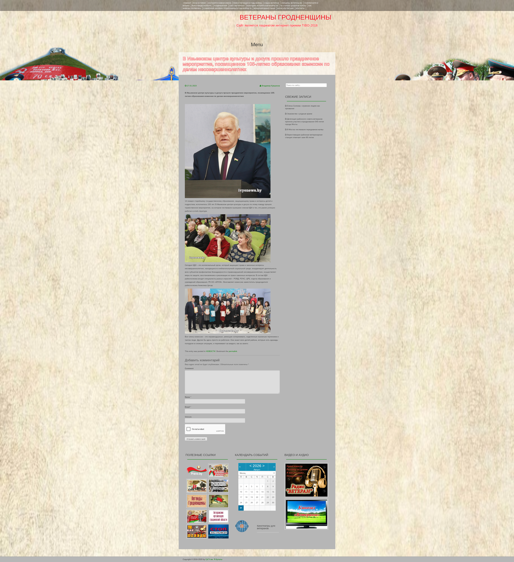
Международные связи (264, 8)
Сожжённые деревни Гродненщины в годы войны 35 (227, 8)
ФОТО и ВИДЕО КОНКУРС (202, 6)
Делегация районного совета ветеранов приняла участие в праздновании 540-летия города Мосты (304, 121)
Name (187, 397)
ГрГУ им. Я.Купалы (214, 559)
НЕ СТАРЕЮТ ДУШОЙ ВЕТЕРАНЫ (293, 6)
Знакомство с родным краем (299, 114)
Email (187, 407)
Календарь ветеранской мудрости (262, 6)
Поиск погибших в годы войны (247, 3)
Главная (187, 3)
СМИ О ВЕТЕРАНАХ (237, 6)
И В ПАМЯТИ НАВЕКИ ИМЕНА (219, 3)
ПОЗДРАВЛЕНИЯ (220, 6)
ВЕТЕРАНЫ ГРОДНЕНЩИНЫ (285, 17)
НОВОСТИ (210, 351)
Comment (189, 368)
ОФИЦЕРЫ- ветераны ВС (291, 3)
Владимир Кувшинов (271, 86)
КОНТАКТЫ (300, 8)
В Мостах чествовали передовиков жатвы (305, 129)
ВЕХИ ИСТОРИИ (199, 3)
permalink (233, 351)
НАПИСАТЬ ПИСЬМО (285, 8)
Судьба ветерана (271, 3)
